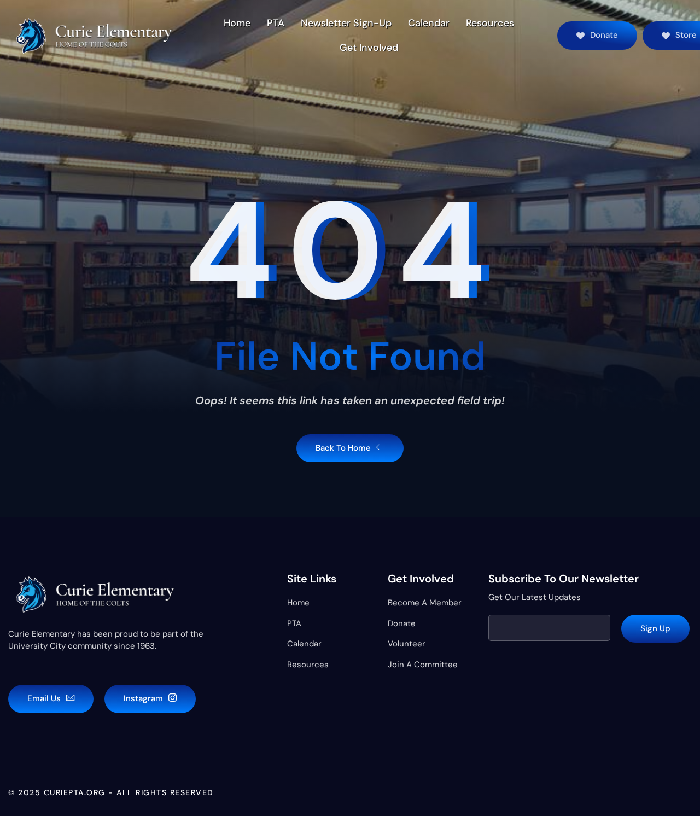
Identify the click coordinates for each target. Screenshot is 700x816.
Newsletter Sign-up (346, 23)
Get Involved (369, 47)
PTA (275, 23)
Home (237, 23)
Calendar (429, 23)
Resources (490, 23)
